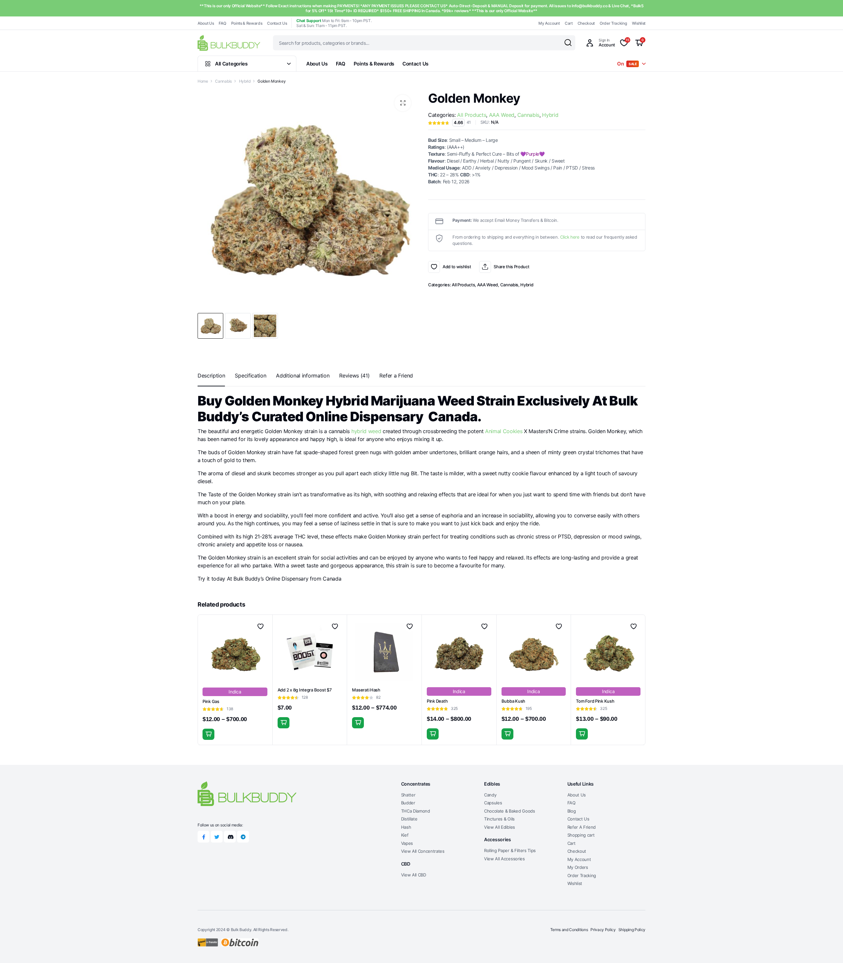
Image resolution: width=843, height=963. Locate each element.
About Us (206, 23)
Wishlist (638, 23)
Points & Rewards (246, 23)
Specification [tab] (250, 375)
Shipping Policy (631, 929)
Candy (490, 794)
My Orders (577, 867)
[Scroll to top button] (828, 948)
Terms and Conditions (569, 929)
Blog (571, 811)
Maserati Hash (366, 689)
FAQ (222, 23)
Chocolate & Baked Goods (509, 811)
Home (203, 81)
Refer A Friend (581, 827)
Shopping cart (581, 835)
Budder (408, 802)
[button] (402, 103)
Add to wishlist (434, 267)
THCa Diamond (415, 811)
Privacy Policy (603, 929)
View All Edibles (499, 827)
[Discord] (230, 837)
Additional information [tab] (302, 375)
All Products (471, 115)
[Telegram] (243, 837)
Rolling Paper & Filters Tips (510, 850)
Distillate (409, 818)
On (627, 64)
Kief (405, 835)
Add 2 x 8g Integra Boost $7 (305, 689)
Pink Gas (211, 701)
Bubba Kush (513, 701)
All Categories (231, 64)
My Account (549, 23)
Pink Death (437, 701)
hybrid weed (366, 431)
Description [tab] (211, 375)
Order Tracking (613, 23)
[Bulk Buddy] (229, 42)
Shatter (408, 794)
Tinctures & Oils (499, 818)
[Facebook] (203, 837)
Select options (208, 734)
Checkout (586, 23)
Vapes (407, 843)
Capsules (493, 802)
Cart (569, 23)
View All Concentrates (423, 851)
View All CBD (413, 874)
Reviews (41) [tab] (354, 375)
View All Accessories (504, 858)
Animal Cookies (504, 431)
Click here (570, 237)
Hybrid (245, 81)
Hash (406, 827)
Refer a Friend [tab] (396, 375)
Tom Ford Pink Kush (595, 701)
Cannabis (223, 81)
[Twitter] (217, 837)
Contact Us (277, 23)
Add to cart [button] (283, 722)
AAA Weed (501, 115)
